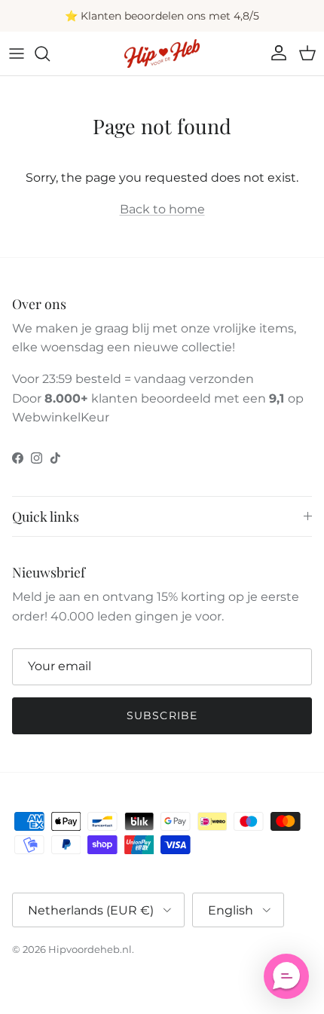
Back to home (162, 209)
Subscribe (162, 715)
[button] (286, 976)
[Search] (49, 53)
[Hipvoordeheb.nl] (162, 53)
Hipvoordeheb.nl (90, 949)
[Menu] (16, 53)
